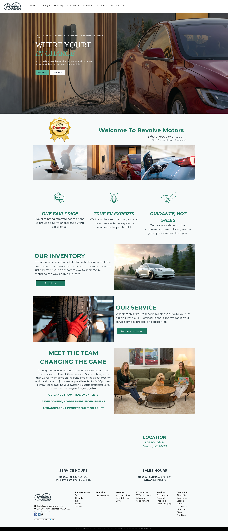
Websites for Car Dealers (109, 528)
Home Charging (164, 504)
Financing (100, 492)
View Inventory (123, 495)
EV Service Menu (144, 495)
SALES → (42, 72)
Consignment (163, 495)
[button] (44, 6)
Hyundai (79, 498)
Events (180, 504)
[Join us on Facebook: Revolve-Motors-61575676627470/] (35, 515)
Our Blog (181, 515)
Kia (76, 501)
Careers (180, 501)
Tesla (77, 495)
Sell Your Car (102, 496)
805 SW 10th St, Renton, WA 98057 (53, 509)
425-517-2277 (43, 512)
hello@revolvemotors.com (49, 506)
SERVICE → (57, 72)
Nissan (78, 504)
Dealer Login (91, 528)
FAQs (179, 512)
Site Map (80, 528)
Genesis (78, 506)
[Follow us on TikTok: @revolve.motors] (42, 515)
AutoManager (130, 528)
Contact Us (182, 498)
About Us (181, 495)
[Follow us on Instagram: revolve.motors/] (39, 515)
